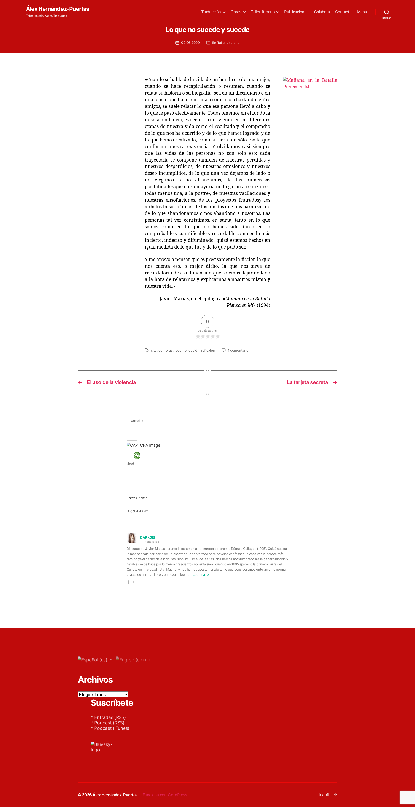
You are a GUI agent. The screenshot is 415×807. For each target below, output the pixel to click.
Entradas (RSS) (110, 717)
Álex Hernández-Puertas (57, 9)
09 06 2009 (190, 42)
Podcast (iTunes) (111, 728)
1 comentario (238, 350)
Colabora (322, 12)
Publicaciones (296, 12)
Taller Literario (228, 42)
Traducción (211, 12)
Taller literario (263, 12)
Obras (236, 12)
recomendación (187, 350)
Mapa (362, 12)
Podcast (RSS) (109, 722)
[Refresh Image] (143, 455)
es (110, 659)
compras (165, 350)
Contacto (343, 12)
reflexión (208, 350)
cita (154, 350)
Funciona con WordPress (165, 795)
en (147, 659)
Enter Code (137, 498)
